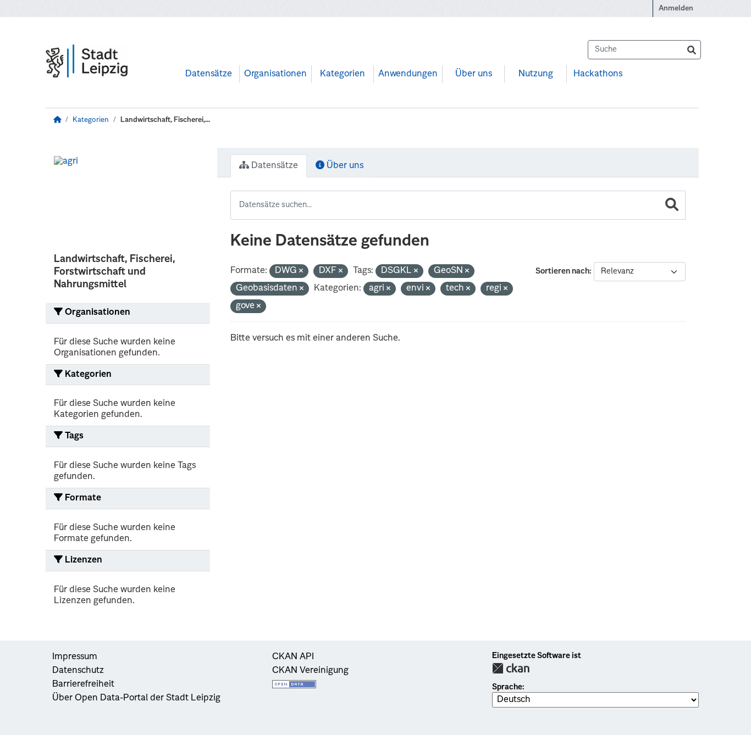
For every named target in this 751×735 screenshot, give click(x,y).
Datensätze (208, 74)
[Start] (57, 120)
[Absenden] (691, 49)
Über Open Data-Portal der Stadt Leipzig (136, 698)
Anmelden (676, 8)
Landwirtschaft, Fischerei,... (165, 120)
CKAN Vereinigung (310, 670)
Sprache (507, 687)
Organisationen (275, 74)
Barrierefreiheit (83, 684)
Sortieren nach (562, 271)
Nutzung (535, 74)
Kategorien (342, 74)
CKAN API (293, 657)
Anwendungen (408, 74)
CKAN (510, 668)
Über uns (473, 74)
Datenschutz (78, 670)
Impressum (74, 657)
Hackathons (597, 74)
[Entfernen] (301, 272)
